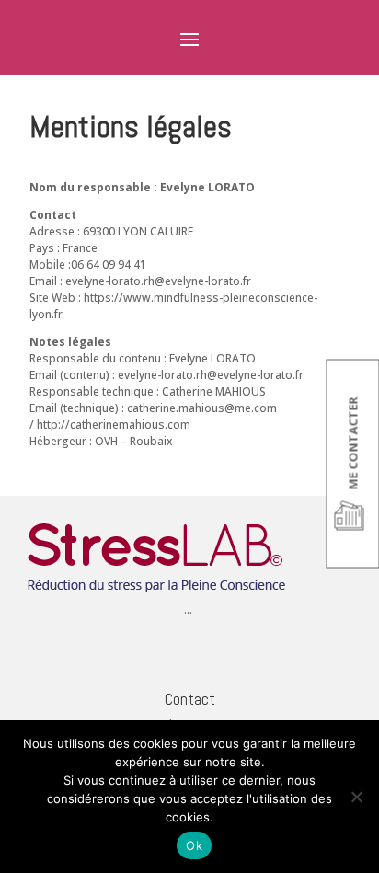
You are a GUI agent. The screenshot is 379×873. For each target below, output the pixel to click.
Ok (194, 845)
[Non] (356, 796)
